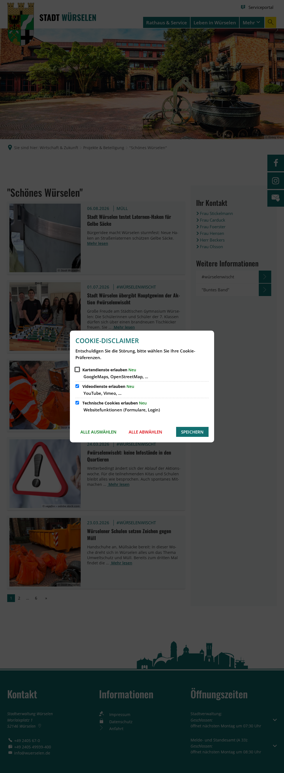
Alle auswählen (98, 432)
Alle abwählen (145, 432)
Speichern (192, 432)
